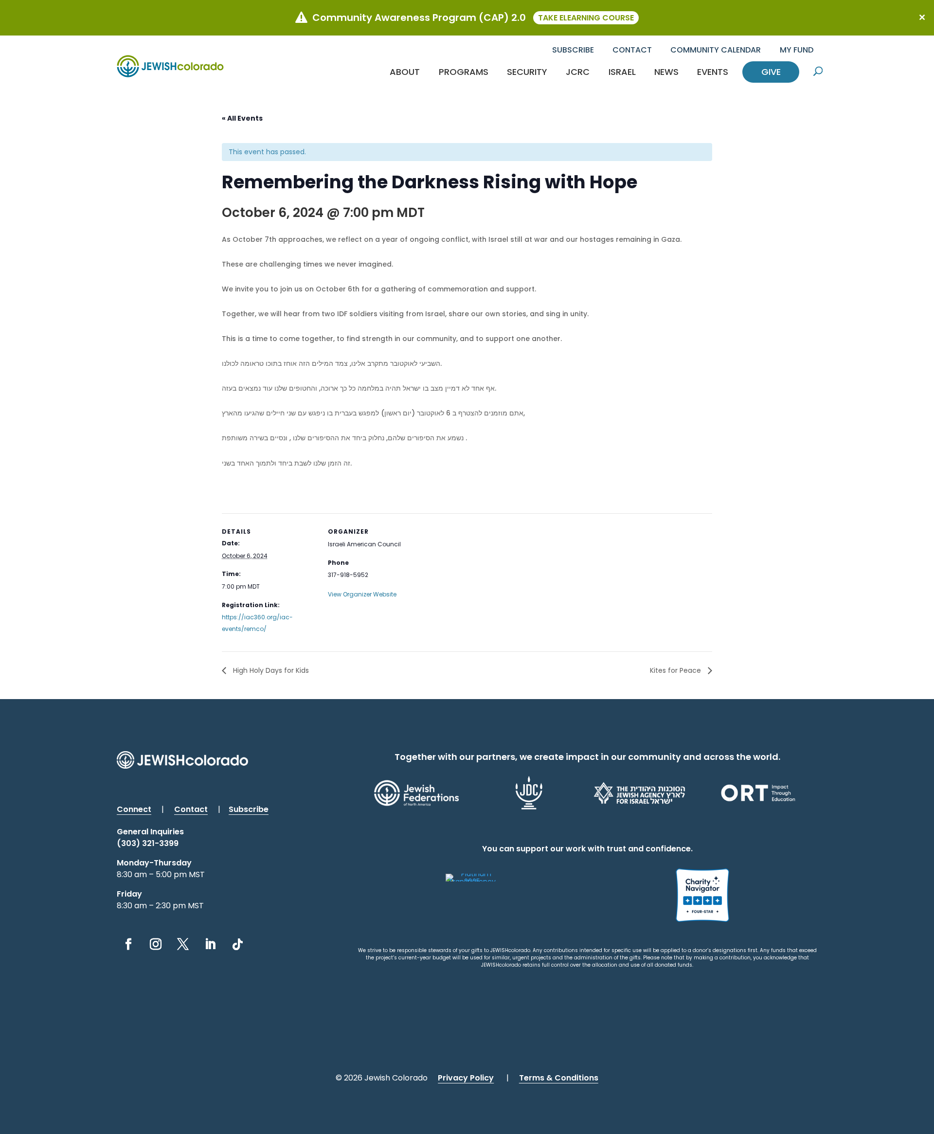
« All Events (242, 118)
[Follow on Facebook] (128, 944)
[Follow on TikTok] (237, 944)
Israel (622, 72)
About (405, 72)
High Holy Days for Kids (270, 670)
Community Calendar (715, 49)
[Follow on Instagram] (155, 944)
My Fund (796, 49)
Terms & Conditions (558, 1077)
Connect (134, 809)
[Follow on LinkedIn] (210, 944)
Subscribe (573, 49)
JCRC (578, 72)
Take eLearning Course (586, 17)
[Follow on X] (183, 944)
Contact (632, 49)
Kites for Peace (676, 670)
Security (527, 72)
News (666, 72)
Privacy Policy (466, 1077)
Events (712, 72)
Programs (463, 72)
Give (771, 72)
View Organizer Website (362, 594)
